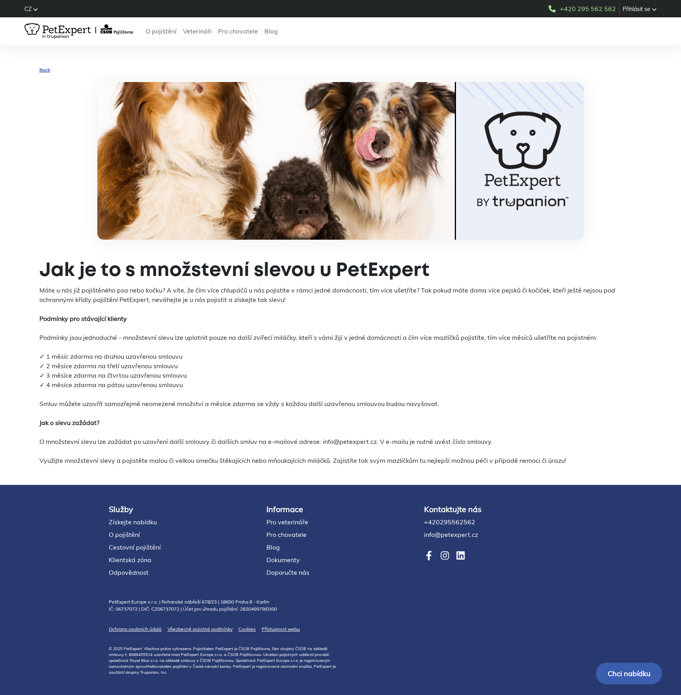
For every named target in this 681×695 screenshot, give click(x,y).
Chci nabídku (629, 673)
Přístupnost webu (281, 629)
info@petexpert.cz (451, 534)
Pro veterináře (287, 522)
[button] (31, 9)
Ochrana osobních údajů (135, 629)
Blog (271, 31)
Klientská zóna (130, 560)
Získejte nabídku (133, 522)
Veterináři (197, 31)
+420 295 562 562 (588, 9)
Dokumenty (283, 560)
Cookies (247, 629)
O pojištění (161, 31)
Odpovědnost (129, 572)
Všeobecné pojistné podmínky (200, 629)
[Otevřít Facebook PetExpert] (429, 555)
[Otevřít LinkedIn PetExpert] (460, 555)
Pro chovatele (238, 31)
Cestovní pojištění (135, 547)
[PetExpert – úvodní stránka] (80, 31)
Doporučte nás (287, 572)
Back (44, 70)
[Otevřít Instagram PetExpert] (445, 555)
